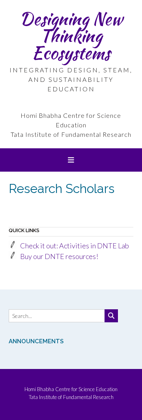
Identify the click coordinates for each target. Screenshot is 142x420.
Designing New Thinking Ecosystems (71, 35)
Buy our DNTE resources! (59, 256)
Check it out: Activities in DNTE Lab (74, 245)
